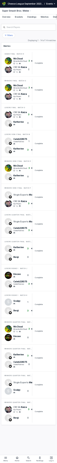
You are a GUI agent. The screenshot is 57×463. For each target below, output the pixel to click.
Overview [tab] (6, 17)
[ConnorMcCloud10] (17, 63)
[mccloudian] (20, 63)
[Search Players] (28, 27)
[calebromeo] (14, 144)
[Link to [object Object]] (9, 61)
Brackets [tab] (19, 17)
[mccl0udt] (14, 63)
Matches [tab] (45, 17)
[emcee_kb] (14, 277)
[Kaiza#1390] (20, 72)
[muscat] (14, 125)
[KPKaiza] (14, 72)
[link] (20, 63)
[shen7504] (14, 304)
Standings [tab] (31, 17)
